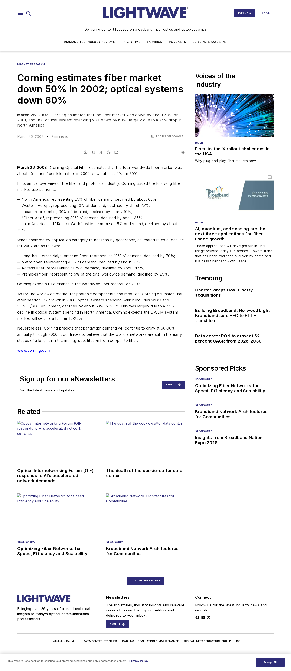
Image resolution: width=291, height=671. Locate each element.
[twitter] (101, 152)
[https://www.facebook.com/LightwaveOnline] (197, 617)
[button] (20, 13)
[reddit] (109, 152)
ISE (238, 641)
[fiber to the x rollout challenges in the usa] (234, 115)
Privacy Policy (138, 660)
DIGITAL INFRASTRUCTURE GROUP (207, 641)
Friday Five (131, 41)
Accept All (270, 662)
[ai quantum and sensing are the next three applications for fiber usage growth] (234, 195)
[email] (116, 152)
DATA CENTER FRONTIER (100, 641)
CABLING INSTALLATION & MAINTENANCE (150, 641)
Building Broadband (210, 41)
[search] (28, 13)
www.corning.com (33, 350)
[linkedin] (93, 152)
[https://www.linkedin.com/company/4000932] (203, 617)
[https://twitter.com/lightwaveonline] (209, 617)
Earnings (154, 41)
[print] (183, 152)
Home (199, 142)
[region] (145, 662)
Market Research (31, 64)
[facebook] (86, 152)
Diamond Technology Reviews (89, 41)
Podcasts (177, 41)
